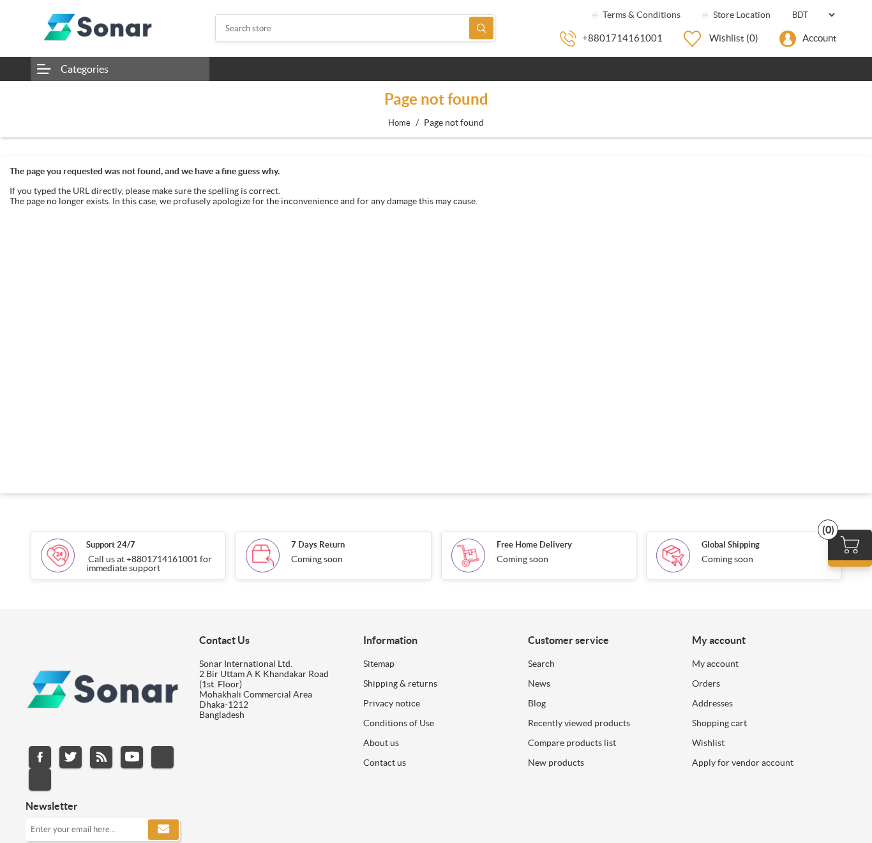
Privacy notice (391, 703)
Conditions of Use (398, 723)
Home (399, 123)
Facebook (40, 757)
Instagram (162, 757)
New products (556, 762)
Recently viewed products (579, 723)
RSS (101, 757)
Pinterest (40, 779)
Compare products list (572, 743)
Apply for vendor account (742, 762)
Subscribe (163, 829)
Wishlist (708, 743)
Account (819, 38)
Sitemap (379, 664)
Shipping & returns (400, 683)
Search (481, 28)
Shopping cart (719, 723)
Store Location (741, 15)
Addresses (712, 703)
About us (381, 743)
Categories (85, 69)
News (539, 683)
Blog (537, 703)
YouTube (132, 757)
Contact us (384, 762)
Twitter (70, 757)
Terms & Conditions (640, 15)
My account (715, 664)
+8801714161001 (622, 38)
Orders (706, 683)
